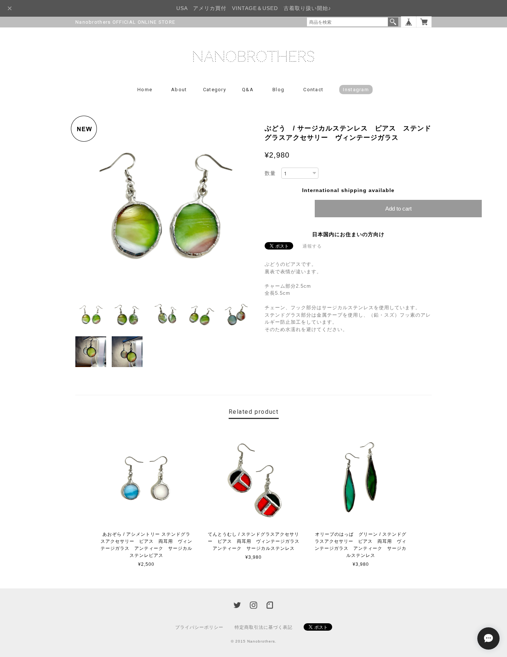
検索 (393, 21)
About (179, 89)
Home (144, 89)
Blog (278, 89)
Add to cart (398, 208)
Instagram (356, 89)
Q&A (248, 89)
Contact (313, 89)
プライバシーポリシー (199, 627)
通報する (312, 246)
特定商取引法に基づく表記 (263, 627)
